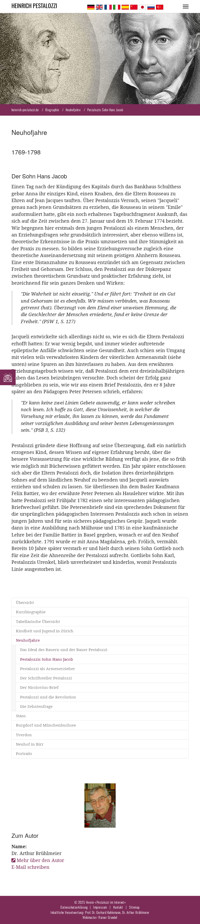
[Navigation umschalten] (186, 6)
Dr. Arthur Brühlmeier (135, 912)
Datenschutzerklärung (74, 907)
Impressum (100, 907)
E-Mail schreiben (30, 867)
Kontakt (118, 907)
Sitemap (134, 907)
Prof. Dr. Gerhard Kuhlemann (103, 912)
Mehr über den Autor (40, 860)
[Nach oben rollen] (188, 912)
